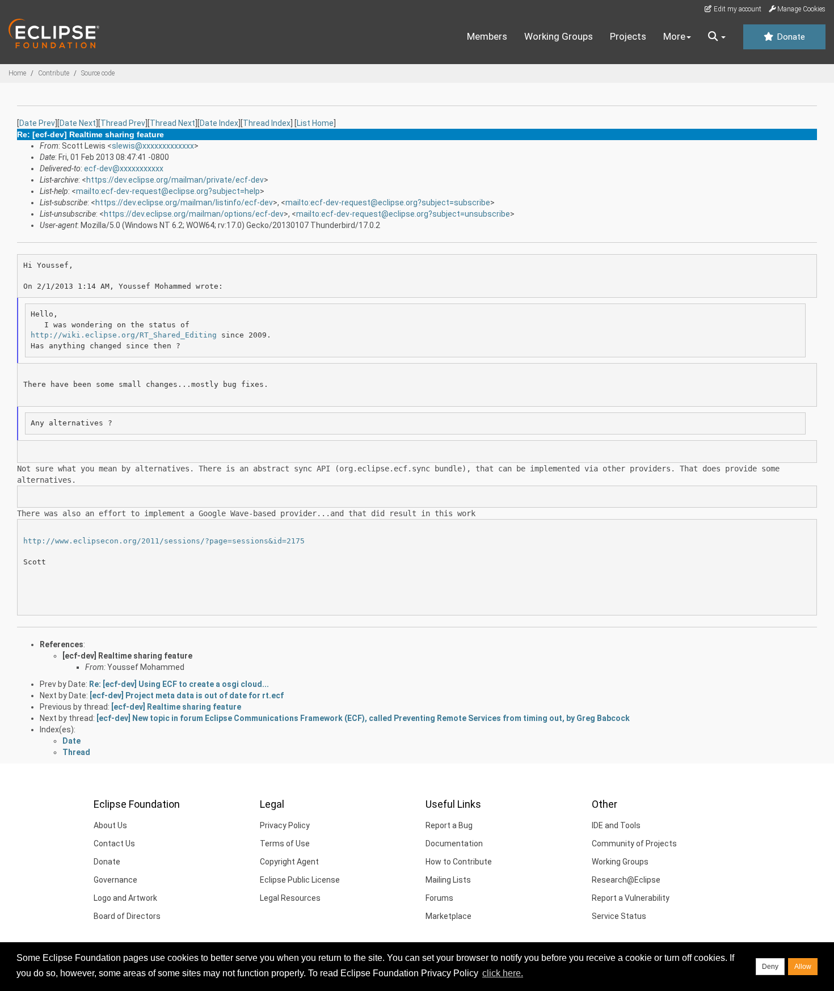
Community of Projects (634, 843)
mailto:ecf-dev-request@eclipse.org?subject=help (168, 191)
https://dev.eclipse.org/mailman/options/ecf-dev (194, 213)
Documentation (454, 843)
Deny (770, 967)
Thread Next (172, 123)
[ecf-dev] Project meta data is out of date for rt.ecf (187, 695)
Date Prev (37, 123)
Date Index (219, 123)
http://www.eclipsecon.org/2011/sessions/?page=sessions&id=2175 (164, 541)
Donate (789, 37)
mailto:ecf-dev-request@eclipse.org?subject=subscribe (387, 202)
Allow (802, 967)
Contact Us (114, 843)
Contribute (53, 73)
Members (487, 36)
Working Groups (558, 36)
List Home (315, 123)
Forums (439, 898)
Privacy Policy (285, 825)
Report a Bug (449, 825)
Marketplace (448, 916)
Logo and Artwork (125, 898)
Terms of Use (285, 843)
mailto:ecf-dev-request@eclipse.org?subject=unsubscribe (403, 213)
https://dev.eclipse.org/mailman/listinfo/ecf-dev (184, 202)
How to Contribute (459, 861)
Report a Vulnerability (630, 898)
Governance (115, 879)
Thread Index (266, 123)
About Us (110, 825)
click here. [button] (502, 973)
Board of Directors (127, 916)
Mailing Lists (448, 879)
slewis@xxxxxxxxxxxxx (153, 145)
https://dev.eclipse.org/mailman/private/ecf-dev (175, 179)
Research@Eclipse (626, 879)
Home (17, 73)
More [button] (674, 36)
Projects (628, 36)
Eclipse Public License (300, 879)
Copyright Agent (289, 861)
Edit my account (736, 9)
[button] (717, 37)
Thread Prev (122, 123)
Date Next (78, 123)
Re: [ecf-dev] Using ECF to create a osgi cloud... (179, 684)
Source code (98, 73)
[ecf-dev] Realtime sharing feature (127, 655)
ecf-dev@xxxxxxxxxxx (123, 168)
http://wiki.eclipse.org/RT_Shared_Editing (124, 335)
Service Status (619, 916)
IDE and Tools (616, 825)
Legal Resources (290, 898)
